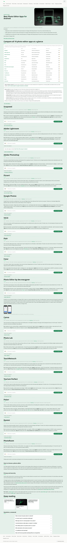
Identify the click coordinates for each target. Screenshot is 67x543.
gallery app (13, 493)
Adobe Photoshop (7, 54)
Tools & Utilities (36, 3)
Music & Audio (19, 3)
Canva (5, 68)
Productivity (31, 3)
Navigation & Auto (6, 5)
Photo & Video (14, 3)
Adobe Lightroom (7, 52)
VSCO (5, 60)
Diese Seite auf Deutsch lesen (9, 38)
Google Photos (6, 58)
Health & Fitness (48, 3)
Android (39, 489)
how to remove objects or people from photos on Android (18, 85)
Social (4, 3)
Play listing (29, 109)
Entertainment (25, 3)
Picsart (5, 56)
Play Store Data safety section (21, 482)
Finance (53, 3)
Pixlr (5, 62)
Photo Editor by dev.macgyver (9, 66)
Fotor (5, 64)
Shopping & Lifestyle (58, 3)
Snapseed (5, 50)
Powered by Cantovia (60, 541)
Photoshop (26, 248)
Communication (8, 3)
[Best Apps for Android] (4, 1)
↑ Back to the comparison (8, 170)
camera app (11, 491)
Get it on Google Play (58, 121)
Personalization (41, 3)
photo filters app (44, 491)
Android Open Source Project (49, 489)
